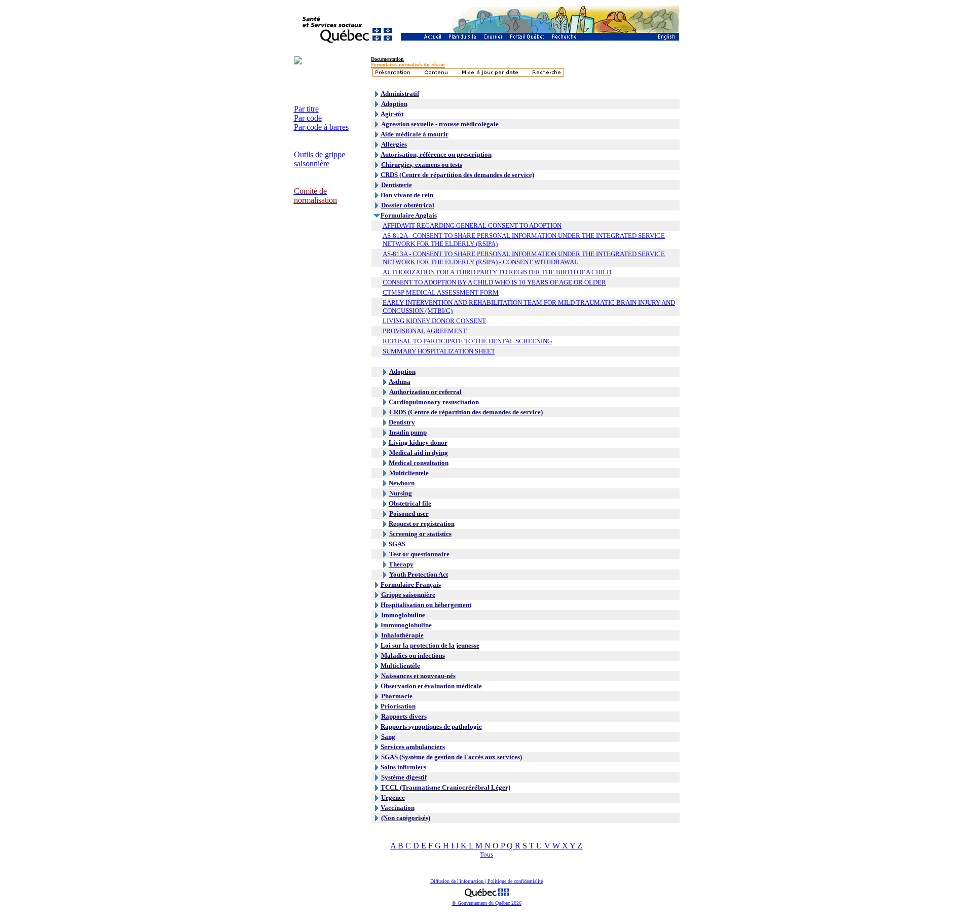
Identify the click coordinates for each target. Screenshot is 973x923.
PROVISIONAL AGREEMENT (425, 331)
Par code (308, 118)
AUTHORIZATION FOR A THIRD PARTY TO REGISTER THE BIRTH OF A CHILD (497, 272)
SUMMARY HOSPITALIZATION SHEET (439, 351)
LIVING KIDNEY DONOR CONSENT (434, 321)
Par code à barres (321, 127)
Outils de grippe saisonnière (319, 159)
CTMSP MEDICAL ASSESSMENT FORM (441, 292)
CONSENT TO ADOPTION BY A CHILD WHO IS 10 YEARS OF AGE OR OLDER (494, 282)
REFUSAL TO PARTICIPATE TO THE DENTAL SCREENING (467, 341)
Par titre (306, 108)
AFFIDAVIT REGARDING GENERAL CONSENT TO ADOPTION (472, 225)
